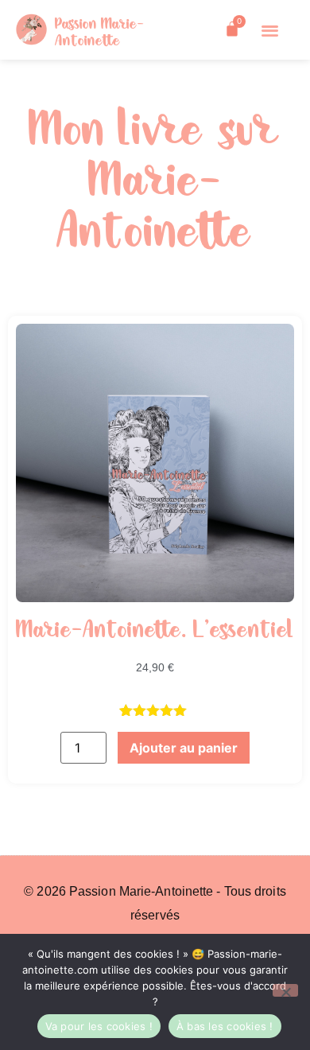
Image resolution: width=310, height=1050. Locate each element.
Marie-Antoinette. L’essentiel (155, 631)
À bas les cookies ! (224, 1026)
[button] (270, 30)
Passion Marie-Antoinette (99, 33)
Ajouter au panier (184, 748)
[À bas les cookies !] (285, 990)
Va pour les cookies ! (99, 1026)
